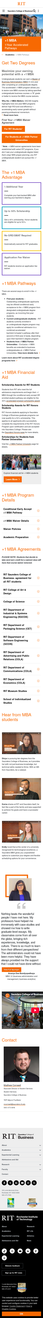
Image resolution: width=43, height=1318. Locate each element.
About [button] (4, 1145)
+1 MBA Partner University (20, 444)
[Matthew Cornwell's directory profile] (21, 1064)
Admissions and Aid (10, 1159)
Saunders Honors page (15, 432)
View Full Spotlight (11, 969)
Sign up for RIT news (13, 1273)
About (4, 1226)
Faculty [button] (5, 1169)
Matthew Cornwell (12, 1085)
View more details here (28, 353)
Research (31, 1226)
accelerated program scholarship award (23, 400)
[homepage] (3, 54)
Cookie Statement (17, 1306)
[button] (3, 11)
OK (21, 1313)
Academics (9, 54)
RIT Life (30, 1231)
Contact (5, 1174)
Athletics (30, 1236)
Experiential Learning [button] (10, 1155)
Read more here (11, 115)
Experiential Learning (10, 1236)
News (29, 1240)
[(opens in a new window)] (4, 1182)
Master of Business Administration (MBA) (21, 80)
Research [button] (5, 1164)
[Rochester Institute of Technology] (21, 4)
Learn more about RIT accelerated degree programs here (20, 359)
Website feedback (12, 1266)
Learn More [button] (11, 479)
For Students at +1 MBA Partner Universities (21, 138)
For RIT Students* (13, 128)
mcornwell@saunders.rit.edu (14, 1104)
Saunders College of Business (20, 11)
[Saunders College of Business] (18, 1136)
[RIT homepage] (20, 1218)
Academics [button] (6, 1150)
